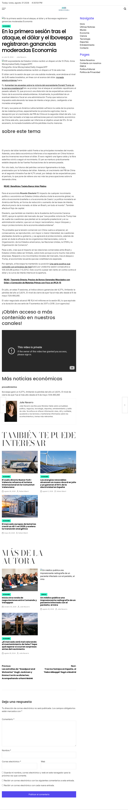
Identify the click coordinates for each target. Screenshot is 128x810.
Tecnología (85, 39)
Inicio (82, 24)
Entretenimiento (87, 45)
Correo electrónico (11, 761)
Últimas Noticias (87, 27)
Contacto (84, 48)
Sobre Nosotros (87, 60)
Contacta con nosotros (90, 63)
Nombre (6, 750)
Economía (6, 26)
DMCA (83, 66)
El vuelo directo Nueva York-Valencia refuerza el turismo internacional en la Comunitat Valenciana (18, 483)
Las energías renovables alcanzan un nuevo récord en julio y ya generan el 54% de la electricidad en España (58, 483)
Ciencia (43, 594)
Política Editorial (87, 69)
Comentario (8, 719)
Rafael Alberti (24, 491)
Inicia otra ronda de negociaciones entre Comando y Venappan (19, 600)
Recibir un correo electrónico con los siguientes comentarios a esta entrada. (39, 780)
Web (43, 761)
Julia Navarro (21, 57)
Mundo (83, 30)
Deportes (84, 42)
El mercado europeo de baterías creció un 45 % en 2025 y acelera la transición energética (19, 526)
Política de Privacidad (90, 72)
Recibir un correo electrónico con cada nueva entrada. (29, 785)
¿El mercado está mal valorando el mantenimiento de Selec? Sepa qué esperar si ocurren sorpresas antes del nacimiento (19, 645)
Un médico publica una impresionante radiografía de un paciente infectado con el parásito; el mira (58, 601)
